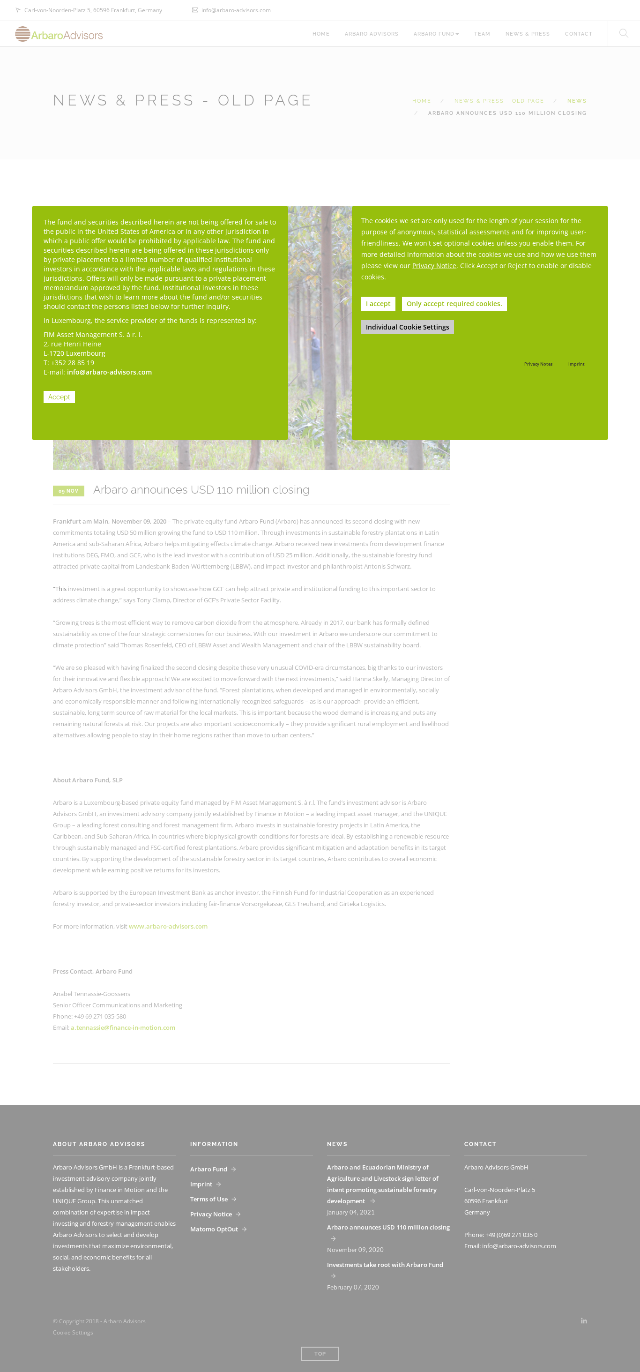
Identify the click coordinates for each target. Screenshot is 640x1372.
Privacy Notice (434, 265)
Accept (59, 397)
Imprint (576, 364)
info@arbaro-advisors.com (109, 371)
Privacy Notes (538, 364)
